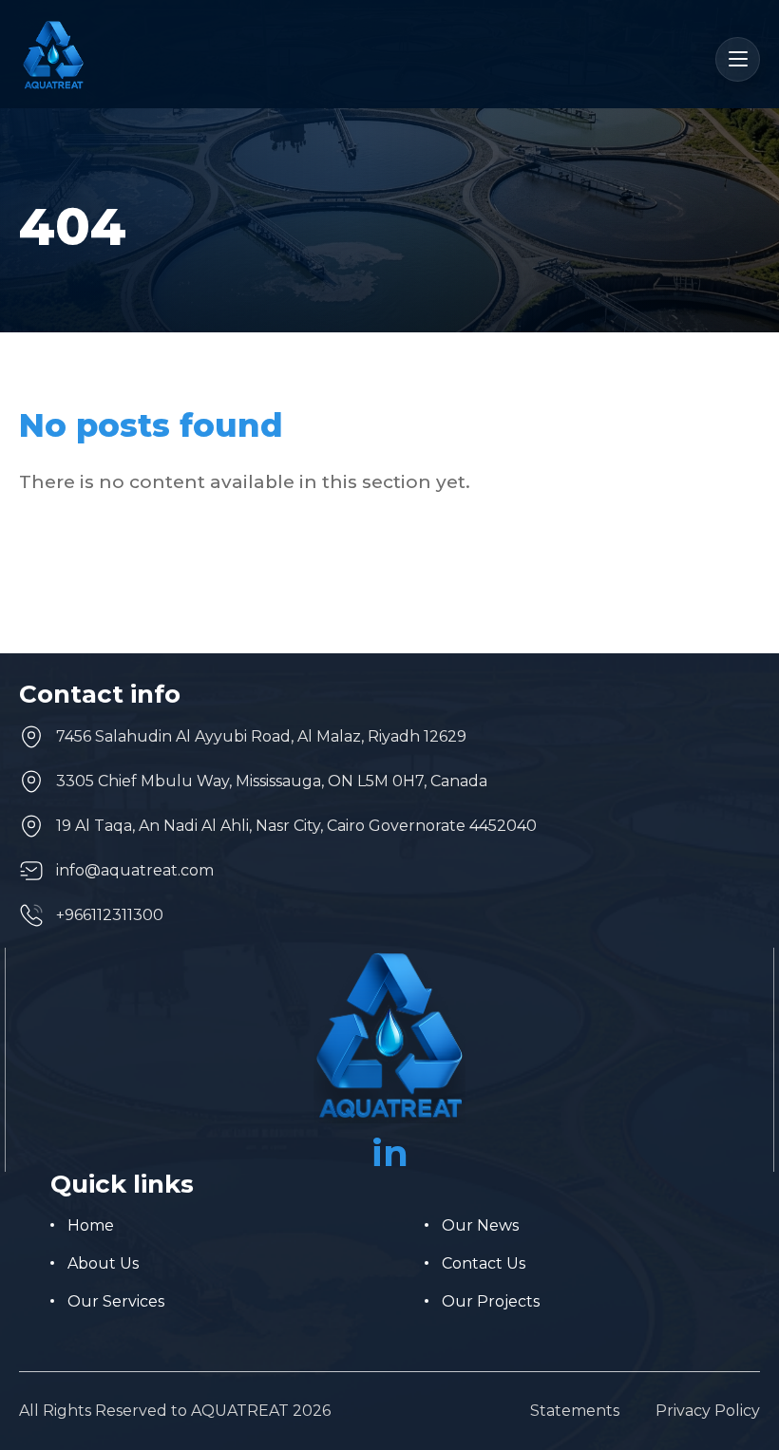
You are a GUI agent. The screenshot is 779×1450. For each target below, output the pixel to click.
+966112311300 (109, 915)
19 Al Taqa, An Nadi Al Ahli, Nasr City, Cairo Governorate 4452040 (296, 826)
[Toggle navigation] (737, 59)
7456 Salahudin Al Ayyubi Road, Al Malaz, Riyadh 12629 (261, 736)
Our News (480, 1225)
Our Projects (491, 1301)
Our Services (115, 1301)
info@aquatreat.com (135, 870)
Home (90, 1225)
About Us (103, 1263)
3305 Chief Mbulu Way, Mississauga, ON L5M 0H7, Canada (271, 781)
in (389, 1153)
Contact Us (483, 1263)
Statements (574, 1411)
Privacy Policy (708, 1411)
